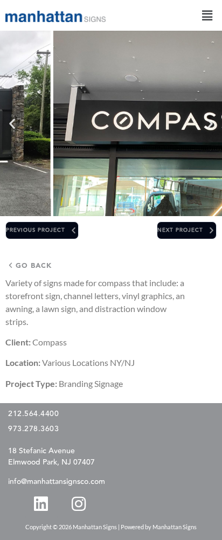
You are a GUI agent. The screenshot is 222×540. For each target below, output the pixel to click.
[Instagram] (79, 503)
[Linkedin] (41, 503)
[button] (207, 15)
